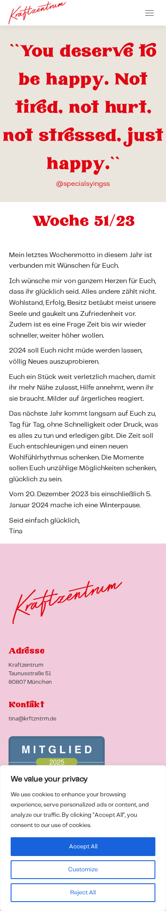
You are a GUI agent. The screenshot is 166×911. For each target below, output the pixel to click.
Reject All (83, 893)
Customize (83, 870)
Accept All (83, 847)
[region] (83, 838)
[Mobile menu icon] (149, 13)
